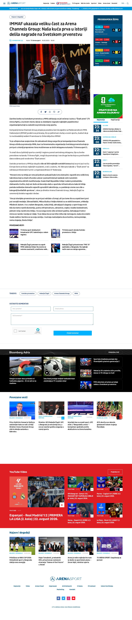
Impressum (53, 586)
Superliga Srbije (109, 137)
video (28, 586)
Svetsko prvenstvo (27, 293)
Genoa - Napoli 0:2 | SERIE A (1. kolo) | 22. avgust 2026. (79, 521)
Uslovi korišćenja (107, 586)
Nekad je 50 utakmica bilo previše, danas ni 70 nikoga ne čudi (107, 372)
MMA (76, 293)
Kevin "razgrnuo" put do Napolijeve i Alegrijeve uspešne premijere (111, 153)
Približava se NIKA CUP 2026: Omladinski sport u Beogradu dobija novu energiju (20, 560)
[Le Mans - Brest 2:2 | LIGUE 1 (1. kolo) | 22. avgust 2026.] (110, 510)
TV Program (75, 3)
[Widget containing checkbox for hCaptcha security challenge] (27, 331)
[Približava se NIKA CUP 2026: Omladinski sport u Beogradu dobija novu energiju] (22, 546)
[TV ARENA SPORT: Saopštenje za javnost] (110, 546)
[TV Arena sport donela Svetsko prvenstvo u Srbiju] (55, 233)
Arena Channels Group (61, 293)
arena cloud (39, 586)
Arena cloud (106, 3)
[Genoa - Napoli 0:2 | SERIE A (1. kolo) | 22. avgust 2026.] (80, 510)
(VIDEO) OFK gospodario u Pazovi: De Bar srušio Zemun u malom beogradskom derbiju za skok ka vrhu (112, 142)
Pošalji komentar (73, 333)
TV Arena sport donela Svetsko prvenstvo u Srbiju (73, 231)
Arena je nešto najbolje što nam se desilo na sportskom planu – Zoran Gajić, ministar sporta (80, 560)
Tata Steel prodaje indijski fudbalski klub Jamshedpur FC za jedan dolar (59, 380)
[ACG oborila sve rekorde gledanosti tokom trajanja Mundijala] (110, 410)
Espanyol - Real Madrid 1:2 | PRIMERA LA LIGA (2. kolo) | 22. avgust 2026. (36, 517)
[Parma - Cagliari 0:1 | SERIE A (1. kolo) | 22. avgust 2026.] (110, 483)
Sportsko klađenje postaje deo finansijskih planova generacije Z (106, 360)
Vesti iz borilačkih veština (45, 417)
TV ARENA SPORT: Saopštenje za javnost (109, 559)
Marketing (60, 589)
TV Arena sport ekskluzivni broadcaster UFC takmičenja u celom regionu (34, 232)
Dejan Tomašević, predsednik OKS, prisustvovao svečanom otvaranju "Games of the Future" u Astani (51, 561)
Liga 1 (105, 160)
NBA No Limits (85, 3)
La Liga (105, 125)
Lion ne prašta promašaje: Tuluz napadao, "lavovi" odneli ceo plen (111, 165)
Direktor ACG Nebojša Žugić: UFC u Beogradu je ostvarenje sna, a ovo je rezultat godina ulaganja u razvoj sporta (51, 425)
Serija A (106, 148)
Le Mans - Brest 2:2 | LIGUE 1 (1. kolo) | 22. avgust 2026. (108, 521)
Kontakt (72, 589)
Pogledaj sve (114, 352)
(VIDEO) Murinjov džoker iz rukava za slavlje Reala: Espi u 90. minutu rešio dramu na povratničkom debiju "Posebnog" (112, 130)
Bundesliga (107, 171)
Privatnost (91, 586)
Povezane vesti (16, 225)
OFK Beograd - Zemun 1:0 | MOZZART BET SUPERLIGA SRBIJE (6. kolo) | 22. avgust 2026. (80, 496)
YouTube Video (18, 472)
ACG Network (67, 586)
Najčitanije (115, 120)
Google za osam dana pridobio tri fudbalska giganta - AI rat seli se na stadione (22, 381)
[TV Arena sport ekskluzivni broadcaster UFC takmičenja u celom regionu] (13, 233)
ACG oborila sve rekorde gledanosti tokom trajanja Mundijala (107, 424)
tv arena (56, 607)
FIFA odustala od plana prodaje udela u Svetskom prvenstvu (106, 383)
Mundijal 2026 (102, 418)
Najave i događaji (17, 17)
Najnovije (46, 3)
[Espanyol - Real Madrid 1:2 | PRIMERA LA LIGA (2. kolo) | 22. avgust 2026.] (36, 491)
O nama (80, 586)
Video (99, 3)
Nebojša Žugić (44, 293)
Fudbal (53, 3)
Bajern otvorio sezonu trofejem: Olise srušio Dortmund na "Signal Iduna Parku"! (112, 176)
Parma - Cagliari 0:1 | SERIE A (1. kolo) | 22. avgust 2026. (109, 495)
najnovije (17, 586)
